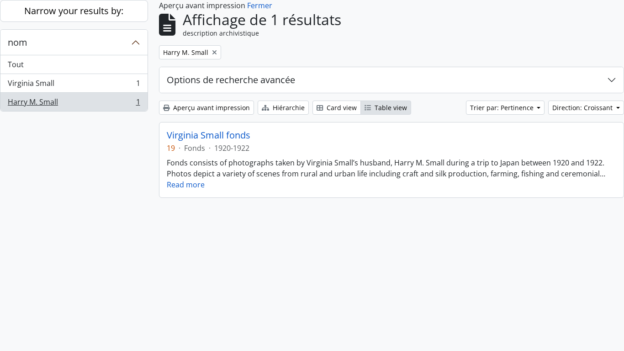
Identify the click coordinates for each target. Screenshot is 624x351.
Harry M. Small (73, 104)
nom (17, 42)
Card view (341, 107)
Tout (16, 64)
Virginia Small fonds (208, 135)
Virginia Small (73, 85)
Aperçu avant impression (210, 107)
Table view (390, 107)
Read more (186, 185)
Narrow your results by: (73, 11)
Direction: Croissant (583, 107)
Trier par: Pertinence (502, 107)
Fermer (259, 5)
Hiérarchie (288, 107)
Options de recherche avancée (231, 80)
